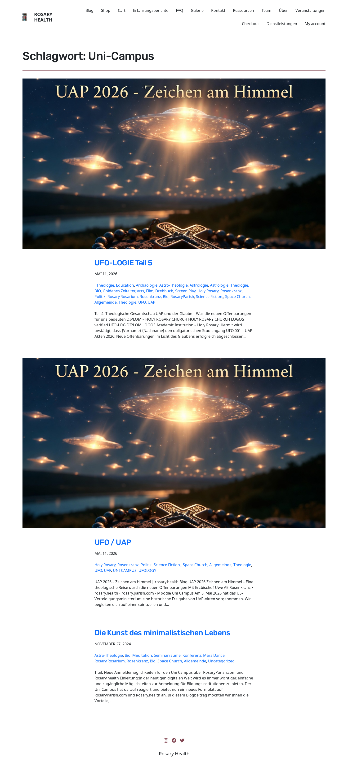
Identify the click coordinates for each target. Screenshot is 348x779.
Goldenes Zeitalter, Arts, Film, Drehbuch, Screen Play (149, 290)
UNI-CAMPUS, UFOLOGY (134, 570)
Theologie (127, 302)
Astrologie (199, 285)
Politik (100, 296)
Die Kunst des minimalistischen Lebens (162, 632)
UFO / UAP (112, 542)
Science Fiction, (209, 296)
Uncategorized (221, 661)
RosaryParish (182, 296)
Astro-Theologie (173, 285)
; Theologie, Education (114, 285)
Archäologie (146, 285)
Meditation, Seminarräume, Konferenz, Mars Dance (178, 655)
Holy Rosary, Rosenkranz (219, 290)
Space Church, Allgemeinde (207, 564)
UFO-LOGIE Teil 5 (123, 262)
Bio (127, 655)
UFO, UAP (146, 302)
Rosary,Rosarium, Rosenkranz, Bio (138, 296)
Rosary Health (43, 17)
